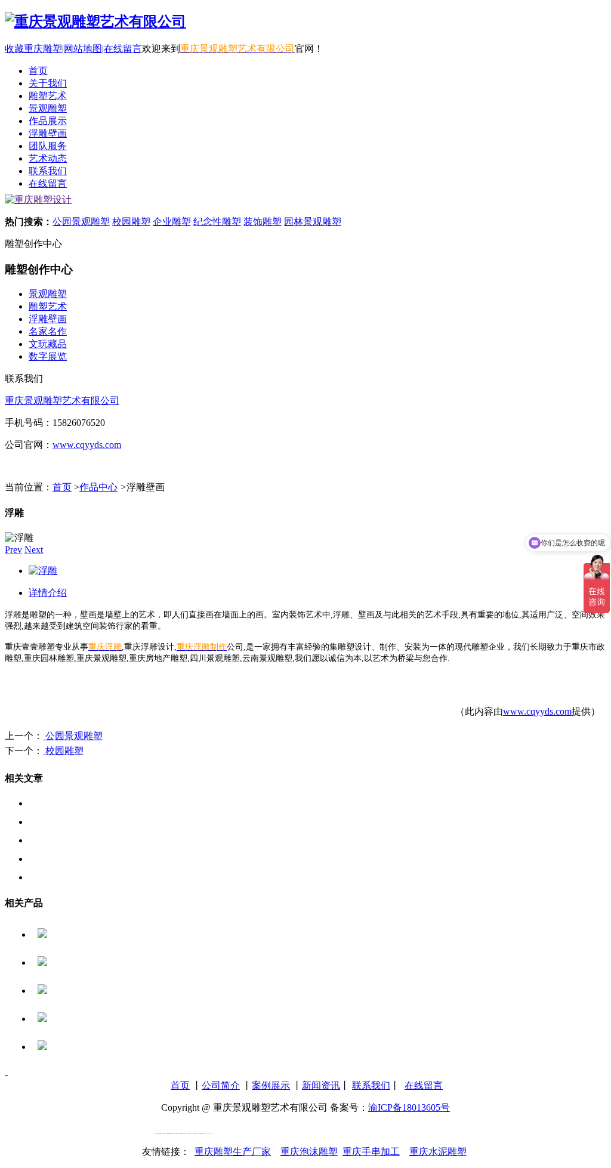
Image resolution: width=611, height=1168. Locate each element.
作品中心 (98, 487)
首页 (62, 487)
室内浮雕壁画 (77, 990)
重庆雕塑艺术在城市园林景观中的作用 (110, 859)
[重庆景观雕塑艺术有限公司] (95, 21)
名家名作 (48, 331)
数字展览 (48, 356)
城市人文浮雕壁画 (86, 962)
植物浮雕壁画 (77, 1047)
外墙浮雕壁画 (77, 1018)
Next (33, 550)
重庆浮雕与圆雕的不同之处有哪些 (100, 840)
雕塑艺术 (48, 306)
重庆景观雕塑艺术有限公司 (62, 400)
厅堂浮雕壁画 (77, 934)
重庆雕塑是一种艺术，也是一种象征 (105, 822)
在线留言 (123, 49)
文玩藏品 (48, 344)
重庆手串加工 (371, 1152)
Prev (13, 550)
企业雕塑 (172, 222)
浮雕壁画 (48, 319)
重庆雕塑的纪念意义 (72, 877)
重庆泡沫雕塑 (309, 1152)
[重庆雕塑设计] (38, 199)
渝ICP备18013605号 (409, 1107)
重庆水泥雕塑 (438, 1152)
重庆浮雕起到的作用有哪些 (86, 803)
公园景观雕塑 (81, 222)
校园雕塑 (131, 222)
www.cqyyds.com (87, 445)
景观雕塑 (48, 294)
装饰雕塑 (262, 222)
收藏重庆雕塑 (33, 49)
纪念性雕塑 (217, 222)
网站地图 (83, 49)
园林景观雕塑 (312, 222)
